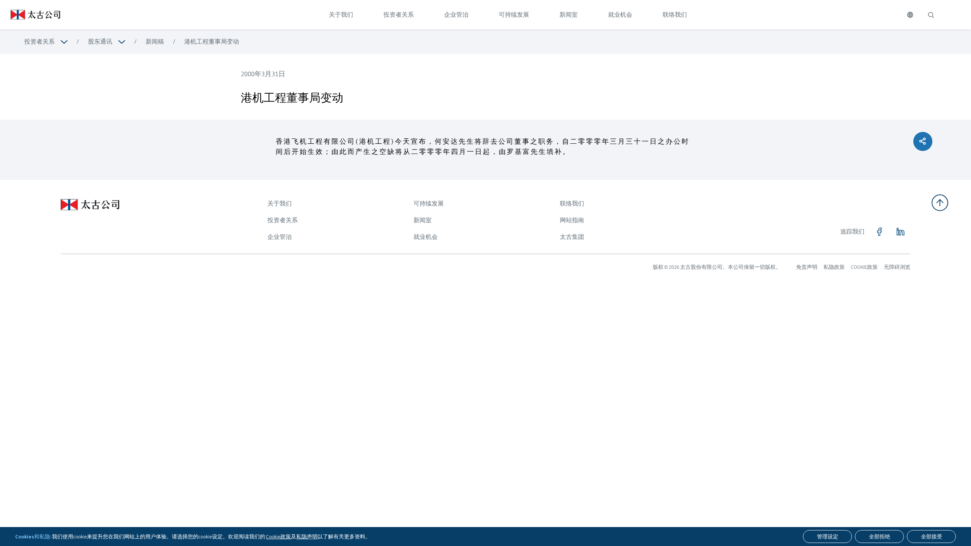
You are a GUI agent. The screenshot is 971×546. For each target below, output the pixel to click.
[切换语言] (910, 15)
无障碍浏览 (897, 267)
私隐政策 (834, 267)
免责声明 (806, 267)
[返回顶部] (939, 202)
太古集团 (572, 236)
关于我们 (341, 14)
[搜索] (931, 15)
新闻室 (568, 14)
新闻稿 (155, 41)
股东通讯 (100, 41)
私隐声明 (306, 536)
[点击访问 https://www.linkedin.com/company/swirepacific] (900, 232)
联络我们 (675, 14)
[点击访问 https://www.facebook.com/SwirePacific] (879, 232)
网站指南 (572, 220)
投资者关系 (398, 14)
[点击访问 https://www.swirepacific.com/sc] (30, 15)
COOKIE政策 (864, 267)
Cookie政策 (278, 536)
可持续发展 (514, 14)
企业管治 (456, 14)
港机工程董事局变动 (211, 41)
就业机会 (620, 14)
